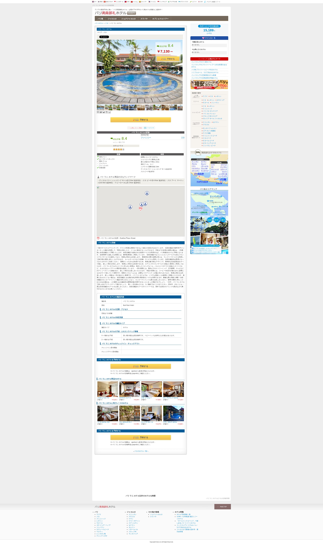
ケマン (131, 519)
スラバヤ (144, 19)
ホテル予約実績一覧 (184, 514)
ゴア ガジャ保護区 (209, 131)
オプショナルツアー (160, 19)
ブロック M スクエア (210, 116)
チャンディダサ (102, 536)
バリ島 (100, 19)
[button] (141, 208)
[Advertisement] (141, 473)
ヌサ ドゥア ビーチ (209, 143)
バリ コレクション (209, 113)
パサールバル (133, 529)
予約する (171, 59)
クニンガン (207, 122)
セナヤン (216, 122)
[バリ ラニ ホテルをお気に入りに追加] (135, 128)
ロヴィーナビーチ (103, 529)
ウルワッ (100, 532)
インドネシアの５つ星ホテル (201, 62)
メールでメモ (150, 128)
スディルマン (133, 523)
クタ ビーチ (207, 138)
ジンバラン (215, 102)
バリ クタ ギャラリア (210, 111)
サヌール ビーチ (208, 141)
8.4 (170, 45)
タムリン (132, 527)
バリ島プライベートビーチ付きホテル (204, 70)
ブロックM (132, 532)
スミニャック (207, 109)
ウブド (205, 96)
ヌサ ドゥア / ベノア (104, 525)
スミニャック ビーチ (210, 136)
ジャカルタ (112, 19)
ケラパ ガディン (134, 521)
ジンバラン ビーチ (209, 145)
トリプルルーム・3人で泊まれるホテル (204, 72)
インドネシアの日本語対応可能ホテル (204, 78)
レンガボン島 (101, 534)
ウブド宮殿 (207, 133)
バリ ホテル (99, 23)
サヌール (206, 102)
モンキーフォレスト (210, 128)
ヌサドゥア (220, 100)
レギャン (218, 96)
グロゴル (206, 124)
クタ (106, 23)
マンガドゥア (133, 534)
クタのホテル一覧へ (141, 451)
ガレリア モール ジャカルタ (212, 118)
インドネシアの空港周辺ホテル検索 (203, 75)
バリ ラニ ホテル (105, 29)
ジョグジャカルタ (128, 19)
